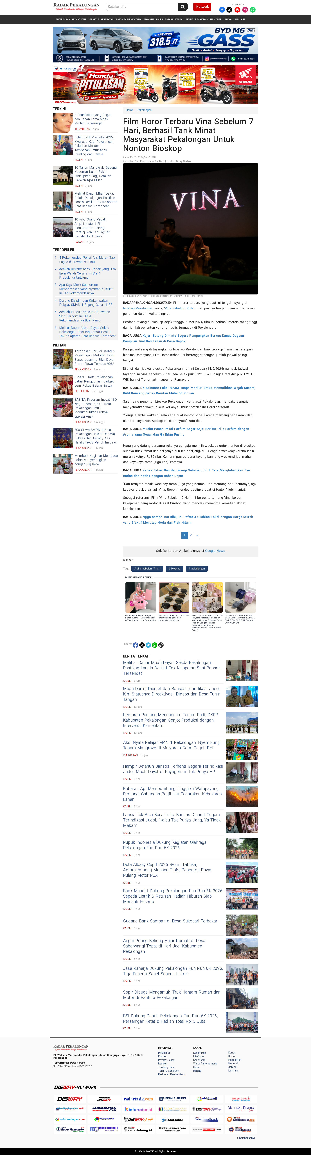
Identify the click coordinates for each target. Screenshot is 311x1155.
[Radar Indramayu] (206, 1099)
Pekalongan (63, 19)
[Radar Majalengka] (104, 1119)
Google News (215, 550)
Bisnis (189, 19)
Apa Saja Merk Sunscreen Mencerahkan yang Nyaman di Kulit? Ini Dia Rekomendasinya (84, 289)
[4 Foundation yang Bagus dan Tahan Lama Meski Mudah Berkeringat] (63, 123)
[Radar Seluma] (172, 1129)
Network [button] (202, 6)
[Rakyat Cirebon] (241, 1099)
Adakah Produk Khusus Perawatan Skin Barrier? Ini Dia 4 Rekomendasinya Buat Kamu (82, 316)
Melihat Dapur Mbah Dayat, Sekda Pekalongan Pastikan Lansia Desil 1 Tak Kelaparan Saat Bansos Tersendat (96, 200)
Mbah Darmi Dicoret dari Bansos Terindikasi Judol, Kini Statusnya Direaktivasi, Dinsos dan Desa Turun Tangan (172, 694)
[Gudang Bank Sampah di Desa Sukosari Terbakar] (242, 925)
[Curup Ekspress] (241, 1119)
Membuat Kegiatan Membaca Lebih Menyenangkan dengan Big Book (96, 460)
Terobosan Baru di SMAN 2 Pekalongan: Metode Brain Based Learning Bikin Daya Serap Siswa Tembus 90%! (95, 357)
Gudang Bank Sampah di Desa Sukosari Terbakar (170, 921)
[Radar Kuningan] (70, 1119)
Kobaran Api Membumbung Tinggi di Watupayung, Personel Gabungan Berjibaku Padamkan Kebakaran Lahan (172, 794)
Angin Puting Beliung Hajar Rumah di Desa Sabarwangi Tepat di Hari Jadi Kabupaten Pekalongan (164, 946)
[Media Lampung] (172, 1099)
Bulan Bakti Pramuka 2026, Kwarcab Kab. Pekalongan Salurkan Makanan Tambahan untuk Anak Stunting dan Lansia (94, 146)
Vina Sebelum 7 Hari (180, 308)
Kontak (162, 1056)
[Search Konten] (183, 6)
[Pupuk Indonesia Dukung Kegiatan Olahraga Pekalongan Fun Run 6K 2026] (242, 848)
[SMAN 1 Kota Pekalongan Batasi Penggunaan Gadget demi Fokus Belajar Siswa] (63, 385)
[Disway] (70, 1099)
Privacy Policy (166, 1060)
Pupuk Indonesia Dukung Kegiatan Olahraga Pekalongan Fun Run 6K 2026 (164, 845)
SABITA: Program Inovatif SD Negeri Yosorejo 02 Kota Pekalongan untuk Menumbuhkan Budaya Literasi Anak (96, 408)
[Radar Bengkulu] (104, 1129)
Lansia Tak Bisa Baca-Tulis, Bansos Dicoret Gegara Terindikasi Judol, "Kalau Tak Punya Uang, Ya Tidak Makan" (172, 820)
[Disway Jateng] (206, 1109)
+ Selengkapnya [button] (246, 1138)
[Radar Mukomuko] (70, 1129)
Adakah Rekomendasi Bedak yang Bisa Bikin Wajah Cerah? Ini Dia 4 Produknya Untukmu (85, 273)
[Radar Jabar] (172, 1119)
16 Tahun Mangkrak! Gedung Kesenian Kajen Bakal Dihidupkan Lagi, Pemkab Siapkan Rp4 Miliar (96, 174)
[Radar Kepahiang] (206, 1119)
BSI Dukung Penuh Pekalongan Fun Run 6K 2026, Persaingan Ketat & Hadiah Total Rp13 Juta (170, 1019)
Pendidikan (201, 19)
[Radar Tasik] (138, 1099)
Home (130, 110)
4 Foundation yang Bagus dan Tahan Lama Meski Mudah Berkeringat (93, 119)
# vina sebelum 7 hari (147, 569)
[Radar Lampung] (172, 1109)
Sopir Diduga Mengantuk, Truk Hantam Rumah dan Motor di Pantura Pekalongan (172, 995)
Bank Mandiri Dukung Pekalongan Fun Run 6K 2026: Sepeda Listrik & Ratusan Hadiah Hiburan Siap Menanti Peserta (173, 896)
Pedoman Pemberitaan (171, 1074)
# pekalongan (197, 569)
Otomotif (148, 19)
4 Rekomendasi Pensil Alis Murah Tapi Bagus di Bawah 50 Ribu (85, 260)
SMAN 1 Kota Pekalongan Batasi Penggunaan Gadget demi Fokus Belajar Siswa (94, 381)
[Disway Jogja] (138, 1119)
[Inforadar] (138, 1109)
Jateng (227, 19)
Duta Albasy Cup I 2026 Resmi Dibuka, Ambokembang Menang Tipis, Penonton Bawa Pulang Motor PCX (167, 870)
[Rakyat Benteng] (206, 1129)
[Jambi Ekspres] (104, 1109)
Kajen (159, 19)
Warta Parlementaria (129, 19)
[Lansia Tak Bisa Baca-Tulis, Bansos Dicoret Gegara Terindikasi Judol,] (242, 822)
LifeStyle (93, 19)
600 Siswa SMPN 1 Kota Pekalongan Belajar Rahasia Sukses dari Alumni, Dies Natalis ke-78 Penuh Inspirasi (96, 436)
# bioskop (174, 569)
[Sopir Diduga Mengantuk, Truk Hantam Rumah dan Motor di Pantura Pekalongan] (242, 998)
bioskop (129, 308)
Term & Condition (168, 1071)
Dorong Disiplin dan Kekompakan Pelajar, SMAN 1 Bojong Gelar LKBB (83, 303)
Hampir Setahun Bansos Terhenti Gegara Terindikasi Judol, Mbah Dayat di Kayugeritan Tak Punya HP (173, 769)
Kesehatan (107, 19)
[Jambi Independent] (70, 1109)
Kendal (179, 19)
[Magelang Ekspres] (241, 1109)
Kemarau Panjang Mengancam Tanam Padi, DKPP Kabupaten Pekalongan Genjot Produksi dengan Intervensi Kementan (170, 720)
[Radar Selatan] (241, 1129)
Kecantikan (79, 19)
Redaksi (162, 1064)
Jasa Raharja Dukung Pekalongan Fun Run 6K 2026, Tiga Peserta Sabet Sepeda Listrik (173, 971)
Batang (169, 19)
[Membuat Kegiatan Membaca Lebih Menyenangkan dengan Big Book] (63, 464)
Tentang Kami (166, 1067)
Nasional (216, 19)
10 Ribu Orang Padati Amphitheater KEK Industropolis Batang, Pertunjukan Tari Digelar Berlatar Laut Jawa (92, 228)
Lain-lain (239, 19)
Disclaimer (164, 1053)
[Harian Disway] (104, 1099)
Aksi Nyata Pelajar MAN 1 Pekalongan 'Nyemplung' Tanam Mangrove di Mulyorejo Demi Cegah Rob (171, 745)
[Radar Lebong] (138, 1129)
